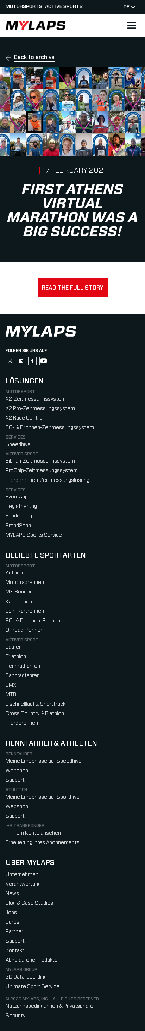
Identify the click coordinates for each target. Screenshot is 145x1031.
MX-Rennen (19, 592)
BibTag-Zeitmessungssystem (40, 461)
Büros (12, 922)
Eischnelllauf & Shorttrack (35, 704)
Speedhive (18, 444)
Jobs (11, 912)
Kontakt (15, 950)
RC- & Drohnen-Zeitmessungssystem (50, 427)
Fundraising (19, 515)
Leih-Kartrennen (25, 611)
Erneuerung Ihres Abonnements (43, 842)
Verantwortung (23, 884)
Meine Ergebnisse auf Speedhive (44, 761)
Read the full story (72, 288)
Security (15, 1015)
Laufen (14, 647)
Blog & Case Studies (29, 903)
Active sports (64, 6)
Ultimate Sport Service (32, 986)
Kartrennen (19, 601)
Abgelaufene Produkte (32, 960)
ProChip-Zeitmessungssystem (42, 470)
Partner (14, 931)
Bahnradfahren (23, 675)
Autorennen (19, 573)
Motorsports (24, 6)
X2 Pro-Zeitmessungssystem (40, 408)
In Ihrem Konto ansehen (33, 833)
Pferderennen (22, 723)
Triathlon (16, 656)
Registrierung (21, 506)
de (127, 7)
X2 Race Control (25, 418)
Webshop (17, 770)
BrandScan (18, 525)
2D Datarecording (26, 977)
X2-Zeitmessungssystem (36, 399)
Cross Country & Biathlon (35, 713)
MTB (11, 694)
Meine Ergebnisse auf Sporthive (43, 797)
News (12, 893)
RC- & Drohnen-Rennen (33, 620)
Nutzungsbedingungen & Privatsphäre (49, 1006)
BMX (11, 685)
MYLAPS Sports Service (34, 535)
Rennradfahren (23, 666)
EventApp (17, 496)
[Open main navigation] (131, 25)
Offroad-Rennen (24, 630)
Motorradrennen (25, 582)
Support (15, 780)
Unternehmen (22, 874)
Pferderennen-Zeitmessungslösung (47, 480)
